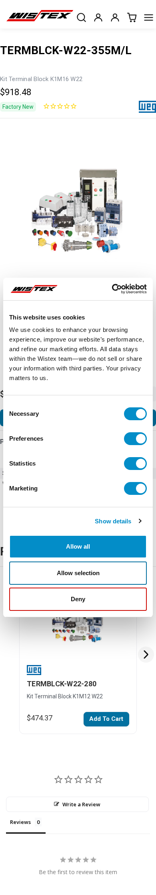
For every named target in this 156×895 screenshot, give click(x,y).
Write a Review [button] (81, 804)
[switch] (135, 438)
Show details (113, 521)
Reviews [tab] (20, 822)
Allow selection (78, 573)
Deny (78, 599)
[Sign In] (115, 17)
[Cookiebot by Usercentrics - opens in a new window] (112, 289)
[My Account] (98, 17)
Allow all (78, 546)
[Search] (81, 17)
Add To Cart (106, 718)
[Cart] (132, 17)
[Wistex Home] (39, 17)
